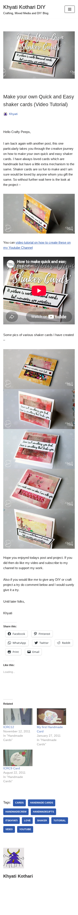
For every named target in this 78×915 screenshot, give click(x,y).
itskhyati (11, 820)
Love (27, 820)
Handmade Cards (41, 802)
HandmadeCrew (15, 811)
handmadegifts (43, 811)
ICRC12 (8, 727)
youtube (25, 829)
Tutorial (60, 820)
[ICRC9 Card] (17, 758)
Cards (19, 802)
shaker (42, 820)
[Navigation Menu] (70, 9)
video (9, 829)
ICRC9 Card (11, 768)
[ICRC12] (17, 716)
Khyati (13, 114)
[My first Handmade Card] (51, 716)
